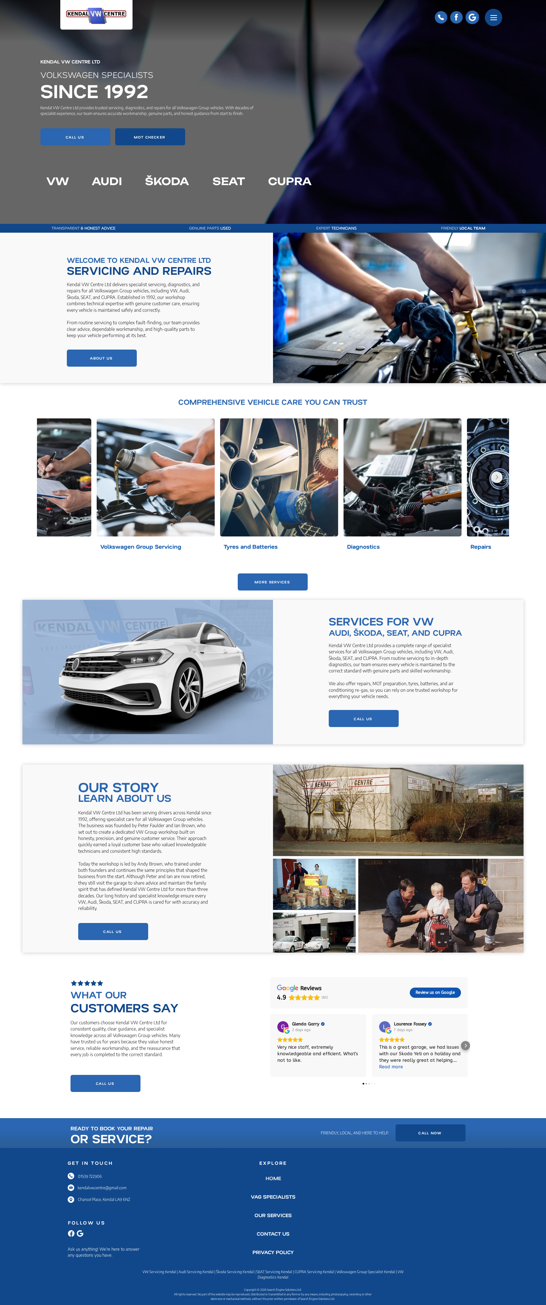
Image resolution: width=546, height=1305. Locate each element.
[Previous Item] (49, 477)
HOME (273, 1178)
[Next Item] (496, 477)
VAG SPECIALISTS (273, 1196)
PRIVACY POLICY (273, 1252)
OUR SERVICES (273, 1215)
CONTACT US (273, 1233)
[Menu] (493, 17)
